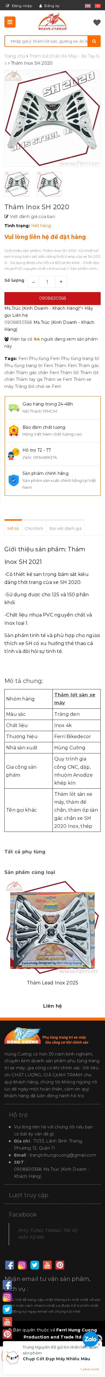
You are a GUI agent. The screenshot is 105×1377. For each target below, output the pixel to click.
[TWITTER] (34, 1265)
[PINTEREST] (60, 1265)
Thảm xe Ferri (57, 379)
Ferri (23, 358)
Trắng (21, 386)
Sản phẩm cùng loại (29, 872)
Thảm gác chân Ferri (37, 372)
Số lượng (14, 280)
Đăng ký (51, 6)
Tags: (11, 358)
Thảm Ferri (65, 365)
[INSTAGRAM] (22, 1265)
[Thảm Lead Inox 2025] (52, 927)
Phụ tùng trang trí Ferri (28, 365)
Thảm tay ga (29, 379)
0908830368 (52, 298)
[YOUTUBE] (47, 1265)
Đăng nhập (21, 6)
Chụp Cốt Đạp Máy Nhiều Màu (56, 1358)
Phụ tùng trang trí (80, 358)
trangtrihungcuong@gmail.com (62, 1155)
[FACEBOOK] (9, 1265)
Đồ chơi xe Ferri (44, 386)
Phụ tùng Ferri (44, 358)
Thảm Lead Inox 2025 (52, 983)
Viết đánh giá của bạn (31, 216)
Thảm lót (69, 372)
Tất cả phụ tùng (25, 852)
